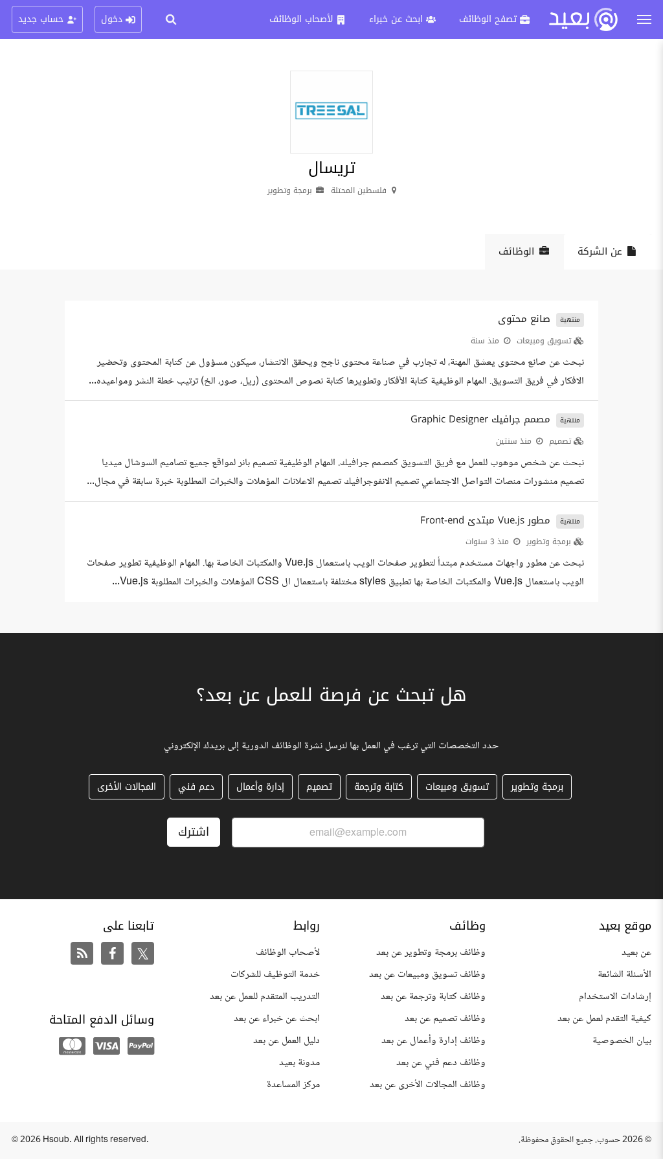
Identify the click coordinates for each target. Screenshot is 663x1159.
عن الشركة (600, 251)
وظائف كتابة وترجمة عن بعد (433, 996)
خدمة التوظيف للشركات (275, 974)
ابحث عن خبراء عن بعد (277, 1018)
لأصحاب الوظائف (288, 952)
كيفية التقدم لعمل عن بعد (604, 1018)
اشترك (193, 832)
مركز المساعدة (293, 1085)
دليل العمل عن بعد (286, 1041)
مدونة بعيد (299, 1063)
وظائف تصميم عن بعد (445, 1018)
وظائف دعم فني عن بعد (441, 1063)
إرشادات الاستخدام (615, 996)
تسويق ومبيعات (544, 341)
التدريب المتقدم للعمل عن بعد (265, 996)
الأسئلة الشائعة (624, 974)
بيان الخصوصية (621, 1041)
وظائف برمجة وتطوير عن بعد (431, 952)
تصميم (560, 441)
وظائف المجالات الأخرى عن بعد (428, 1085)
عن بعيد (636, 952)
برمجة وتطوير (548, 541)
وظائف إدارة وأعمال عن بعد (433, 1041)
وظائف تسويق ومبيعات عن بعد (427, 974)
